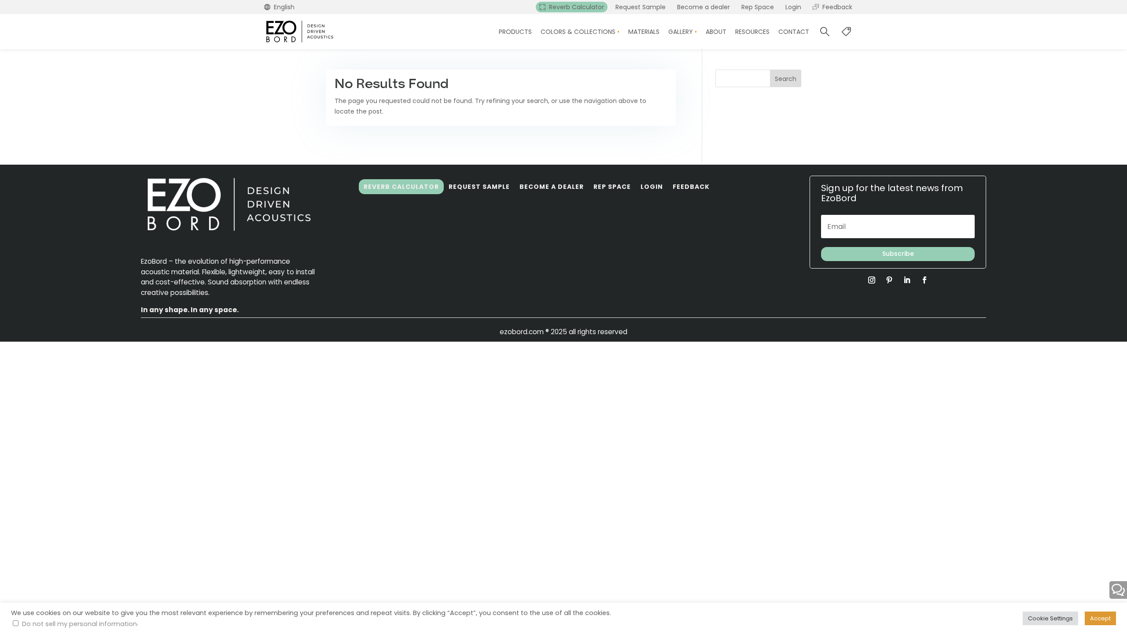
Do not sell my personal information (79, 623)
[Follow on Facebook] (924, 280)
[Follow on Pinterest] (889, 280)
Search (785, 78)
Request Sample (479, 186)
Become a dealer (551, 186)
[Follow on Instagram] (872, 280)
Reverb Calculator (401, 186)
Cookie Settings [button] (1050, 618)
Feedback (691, 186)
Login (652, 186)
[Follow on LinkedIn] (907, 280)
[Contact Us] (1118, 590)
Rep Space (612, 186)
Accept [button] (1100, 618)
